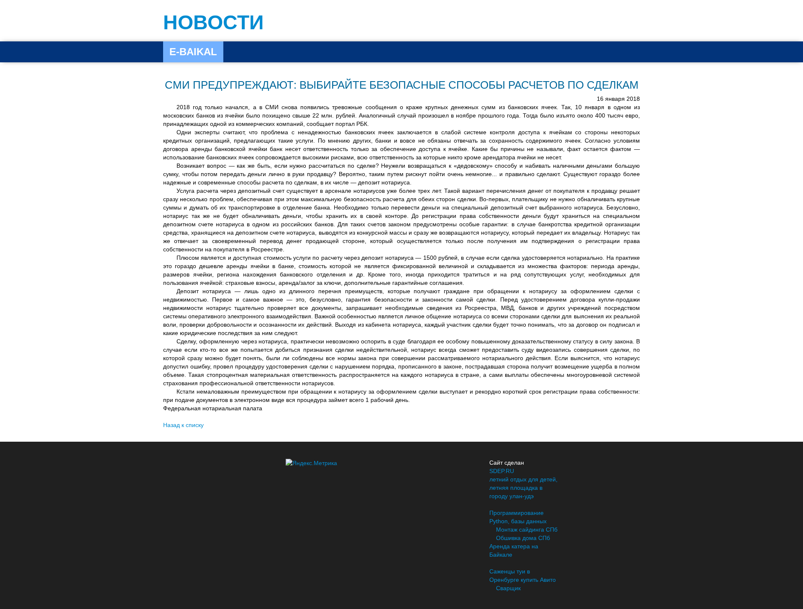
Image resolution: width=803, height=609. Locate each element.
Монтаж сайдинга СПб (526, 529)
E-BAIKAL (193, 51)
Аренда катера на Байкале (513, 550)
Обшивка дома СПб (523, 538)
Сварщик (508, 588)
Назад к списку (183, 425)
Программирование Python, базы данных (518, 517)
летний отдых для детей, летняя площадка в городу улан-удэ (523, 487)
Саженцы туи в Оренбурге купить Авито (522, 575)
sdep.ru (501, 471)
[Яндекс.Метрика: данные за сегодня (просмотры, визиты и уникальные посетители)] (311, 463)
